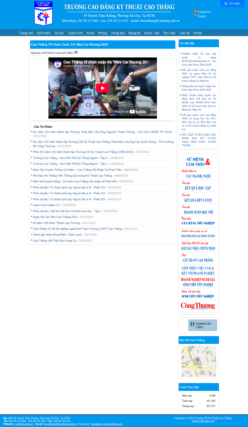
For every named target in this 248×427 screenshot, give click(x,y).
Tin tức (59, 33)
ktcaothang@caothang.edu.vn (61, 424)
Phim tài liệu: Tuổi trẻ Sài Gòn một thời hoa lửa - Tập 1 (67, 211)
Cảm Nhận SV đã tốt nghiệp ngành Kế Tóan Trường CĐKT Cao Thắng (78, 228)
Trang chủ (26, 33)
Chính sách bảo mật (203, 421)
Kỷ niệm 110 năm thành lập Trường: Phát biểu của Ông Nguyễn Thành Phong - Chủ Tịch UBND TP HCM (102, 132)
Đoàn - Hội (151, 33)
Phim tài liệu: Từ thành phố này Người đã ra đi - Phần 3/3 (69, 199)
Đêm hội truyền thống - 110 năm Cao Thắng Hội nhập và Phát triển (75, 181)
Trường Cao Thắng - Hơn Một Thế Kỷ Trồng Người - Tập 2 (70, 158)
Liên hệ (184, 33)
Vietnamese (204, 11)
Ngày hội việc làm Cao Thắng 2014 (55, 217)
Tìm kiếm (234, 3)
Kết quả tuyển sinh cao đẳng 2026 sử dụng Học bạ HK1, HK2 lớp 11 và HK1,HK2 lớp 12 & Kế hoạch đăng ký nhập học (199, 122)
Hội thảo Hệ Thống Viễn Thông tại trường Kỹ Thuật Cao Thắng (72, 175)
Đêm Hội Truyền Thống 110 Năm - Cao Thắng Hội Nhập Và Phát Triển (77, 169)
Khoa (90, 33)
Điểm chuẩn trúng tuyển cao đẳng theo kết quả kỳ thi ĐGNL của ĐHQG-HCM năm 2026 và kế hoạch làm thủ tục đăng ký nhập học (199, 102)
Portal (198, 33)
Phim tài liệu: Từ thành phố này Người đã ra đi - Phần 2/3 (69, 193)
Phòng (102, 33)
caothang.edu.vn (24, 424)
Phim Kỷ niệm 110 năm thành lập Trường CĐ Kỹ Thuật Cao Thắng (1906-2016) (83, 152)
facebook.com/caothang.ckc (107, 424)
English (201, 16)
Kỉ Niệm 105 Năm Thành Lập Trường (56, 223)
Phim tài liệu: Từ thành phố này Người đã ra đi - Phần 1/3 (69, 187)
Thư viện (169, 33)
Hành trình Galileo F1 (46, 205)
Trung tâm (118, 33)
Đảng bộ (134, 33)
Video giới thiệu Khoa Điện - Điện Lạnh (57, 234)
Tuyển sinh (75, 33)
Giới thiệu (44, 33)
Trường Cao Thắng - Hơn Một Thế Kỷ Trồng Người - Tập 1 (70, 163)
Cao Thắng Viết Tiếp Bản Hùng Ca (54, 240)
